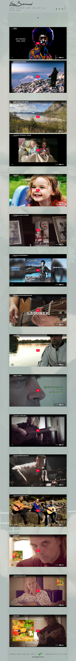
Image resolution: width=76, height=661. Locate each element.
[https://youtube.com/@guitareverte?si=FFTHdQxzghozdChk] (38, 18)
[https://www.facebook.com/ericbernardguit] (65, 9)
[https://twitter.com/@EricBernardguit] (59, 9)
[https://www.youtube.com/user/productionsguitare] (62, 9)
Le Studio (18, 10)
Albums (34, 7)
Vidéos (43, 7)
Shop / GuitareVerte (20, 7)
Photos (39, 7)
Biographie (12, 10)
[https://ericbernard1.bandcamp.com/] (65, 7)
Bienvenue (11, 7)
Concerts (28, 7)
